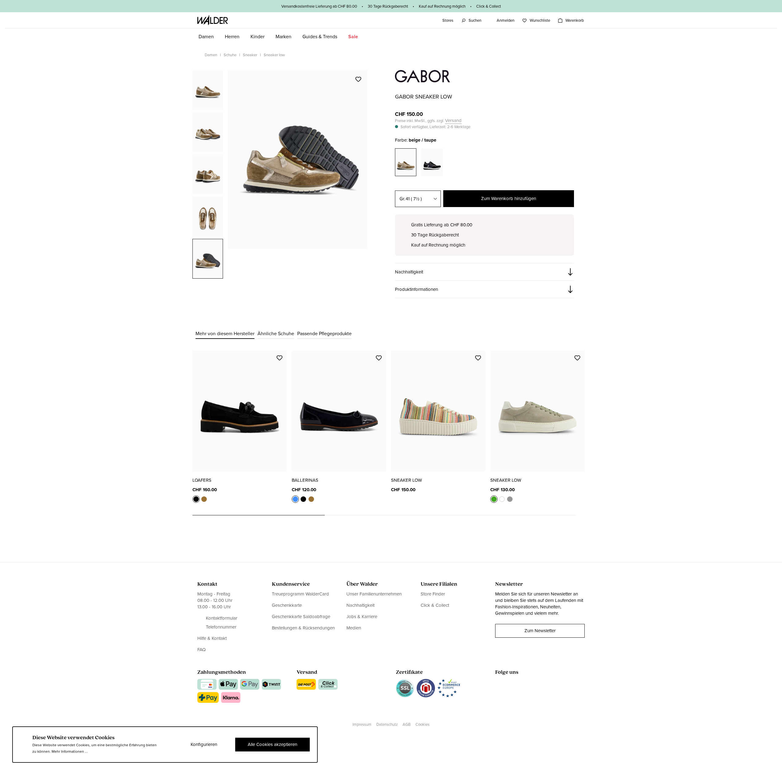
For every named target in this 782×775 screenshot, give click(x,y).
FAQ (201, 649)
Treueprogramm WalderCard (300, 594)
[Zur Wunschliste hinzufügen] (358, 79)
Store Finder (433, 594)
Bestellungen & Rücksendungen (303, 628)
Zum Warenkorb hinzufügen (508, 198)
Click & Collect (435, 605)
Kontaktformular (221, 618)
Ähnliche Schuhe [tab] (276, 333)
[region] (280, 174)
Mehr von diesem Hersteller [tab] (225, 333)
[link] (422, 79)
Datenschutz (387, 724)
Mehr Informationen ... (70, 751)
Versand (453, 120)
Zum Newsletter (540, 630)
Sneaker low (406, 480)
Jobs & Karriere (361, 616)
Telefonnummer (221, 627)
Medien (353, 628)
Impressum (362, 724)
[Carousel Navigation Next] (583, 515)
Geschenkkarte (287, 605)
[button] (484, 271)
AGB (407, 724)
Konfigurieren (204, 744)
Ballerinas (305, 480)
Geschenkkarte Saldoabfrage (301, 616)
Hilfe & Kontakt (212, 638)
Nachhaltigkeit (360, 605)
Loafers (201, 480)
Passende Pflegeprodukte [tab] (324, 333)
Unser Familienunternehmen (374, 594)
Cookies (422, 724)
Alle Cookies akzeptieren (272, 744)
